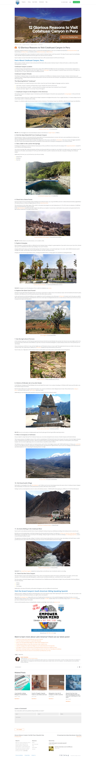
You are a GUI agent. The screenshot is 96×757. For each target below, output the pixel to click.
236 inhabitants (35, 485)
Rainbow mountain (41, 51)
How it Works (34, 747)
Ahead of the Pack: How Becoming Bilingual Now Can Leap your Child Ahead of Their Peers (73, 695)
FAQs (33, 745)
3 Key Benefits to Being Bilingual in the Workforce (21, 694)
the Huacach (70, 50)
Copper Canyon (52, 132)
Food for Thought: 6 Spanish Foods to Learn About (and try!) (39, 694)
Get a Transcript (35, 744)
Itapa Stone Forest (21, 208)
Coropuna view (42, 479)
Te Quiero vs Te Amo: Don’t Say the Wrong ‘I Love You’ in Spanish (29, 639)
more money (73, 598)
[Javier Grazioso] (17, 657)
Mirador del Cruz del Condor (43, 428)
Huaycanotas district (70, 145)
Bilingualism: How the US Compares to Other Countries (56, 694)
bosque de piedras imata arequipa (41, 237)
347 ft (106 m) (59, 140)
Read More (17, 698)
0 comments (40, 44)
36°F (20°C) (38, 347)
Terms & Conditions (19, 755)
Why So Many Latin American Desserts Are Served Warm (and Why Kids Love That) (33, 650)
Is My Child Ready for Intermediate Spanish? (58, 743)
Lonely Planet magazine (26, 571)
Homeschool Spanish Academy (32, 658)
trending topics (18, 667)
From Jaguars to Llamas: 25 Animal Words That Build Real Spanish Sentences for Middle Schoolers (36, 647)
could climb (78, 444)
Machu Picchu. (50, 51)
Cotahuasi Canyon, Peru (44, 129)
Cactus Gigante (43, 335)
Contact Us (34, 755)
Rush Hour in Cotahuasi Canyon (44, 525)
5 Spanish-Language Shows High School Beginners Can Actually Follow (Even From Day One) (35, 645)
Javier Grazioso (26, 44)
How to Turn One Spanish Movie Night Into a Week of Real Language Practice (32, 642)
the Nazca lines (24, 51)
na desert (75, 50)
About (33, 742)
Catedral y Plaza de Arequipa (39, 284)
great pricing (57, 602)
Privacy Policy (27, 755)
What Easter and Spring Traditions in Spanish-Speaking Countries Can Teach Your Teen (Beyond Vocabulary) (38, 649)
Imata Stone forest (44, 203)
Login (70, 2)
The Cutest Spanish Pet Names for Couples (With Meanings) (28, 641)
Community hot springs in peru (44, 196)
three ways (46, 70)
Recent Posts (21, 654)
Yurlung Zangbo (68, 94)
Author (16, 654)
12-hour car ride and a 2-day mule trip (68, 533)
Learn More (25, 750)
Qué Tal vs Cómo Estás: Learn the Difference (63, 746)
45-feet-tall (61, 296)
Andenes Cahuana (40, 379)
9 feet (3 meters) (32, 390)
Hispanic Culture (34, 44)
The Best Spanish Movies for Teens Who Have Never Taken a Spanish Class (31, 644)
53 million (47, 598)
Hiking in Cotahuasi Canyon (44, 567)
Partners (33, 749)
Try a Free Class (76, 2)
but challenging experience (71, 534)
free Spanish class (24, 597)
